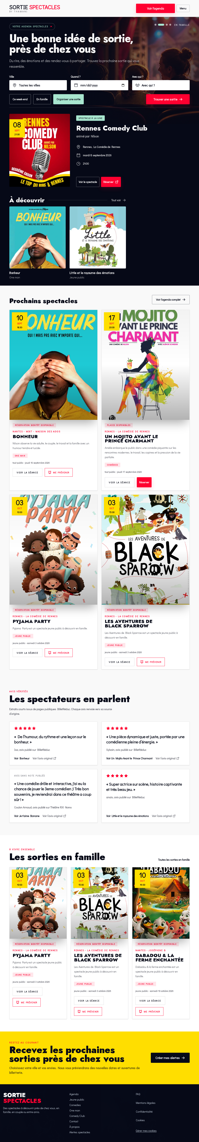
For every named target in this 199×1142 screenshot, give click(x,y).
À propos (74, 1127)
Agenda (74, 1094)
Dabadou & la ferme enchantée (159, 957)
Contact (73, 1121)
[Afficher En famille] (161, 25)
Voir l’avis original (42, 758)
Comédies (112, 465)
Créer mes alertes (167, 1058)
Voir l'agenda (155, 8)
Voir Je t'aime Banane (26, 816)
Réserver (108, 182)
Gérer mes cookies (146, 1130)
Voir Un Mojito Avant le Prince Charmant (129, 758)
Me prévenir (61, 472)
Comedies (75, 1105)
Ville (11, 76)
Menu (183, 8)
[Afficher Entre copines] (155, 25)
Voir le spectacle (88, 182)
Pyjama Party (32, 621)
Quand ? (76, 76)
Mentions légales (145, 1103)
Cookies (140, 1120)
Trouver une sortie (165, 99)
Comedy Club (77, 1116)
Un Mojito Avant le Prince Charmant (131, 438)
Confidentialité (144, 1111)
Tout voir (116, 200)
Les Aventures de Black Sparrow (128, 623)
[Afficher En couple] (167, 25)
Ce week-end (20, 99)
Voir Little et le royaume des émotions (127, 816)
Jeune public (23, 636)
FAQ (138, 1094)
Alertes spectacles (79, 1132)
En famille (42, 99)
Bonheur (25, 436)
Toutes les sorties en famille (174, 859)
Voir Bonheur (22, 758)
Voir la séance (27, 472)
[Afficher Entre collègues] (170, 25)
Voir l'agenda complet (168, 299)
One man (20, 455)
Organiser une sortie (68, 99)
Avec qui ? (137, 76)
